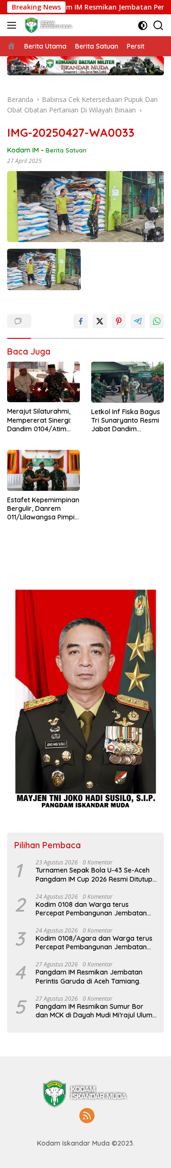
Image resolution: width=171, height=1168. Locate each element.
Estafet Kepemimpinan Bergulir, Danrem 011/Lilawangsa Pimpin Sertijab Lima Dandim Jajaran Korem (43, 509)
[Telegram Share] (138, 321)
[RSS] (87, 1116)
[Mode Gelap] (142, 25)
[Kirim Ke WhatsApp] (157, 321)
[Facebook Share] (81, 321)
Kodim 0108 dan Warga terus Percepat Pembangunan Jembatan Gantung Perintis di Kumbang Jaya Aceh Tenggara (91, 908)
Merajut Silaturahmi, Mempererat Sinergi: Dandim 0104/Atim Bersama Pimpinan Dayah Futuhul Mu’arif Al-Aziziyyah (41, 420)
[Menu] (13, 25)
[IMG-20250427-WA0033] (44, 269)
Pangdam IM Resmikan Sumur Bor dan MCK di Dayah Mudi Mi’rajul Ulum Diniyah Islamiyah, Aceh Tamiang (94, 1010)
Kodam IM (23, 150)
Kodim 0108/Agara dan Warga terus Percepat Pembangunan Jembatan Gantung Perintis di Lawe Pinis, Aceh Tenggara (94, 942)
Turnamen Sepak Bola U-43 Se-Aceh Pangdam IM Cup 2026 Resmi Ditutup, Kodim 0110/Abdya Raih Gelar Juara (95, 874)
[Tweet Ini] (100, 321)
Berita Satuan (66, 150)
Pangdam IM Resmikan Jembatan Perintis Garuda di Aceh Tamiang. (89, 976)
